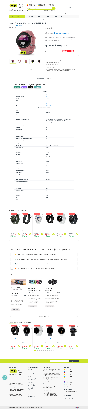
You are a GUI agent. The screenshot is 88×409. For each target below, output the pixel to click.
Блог (33, 1)
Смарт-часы (48, 105)
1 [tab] (35, 350)
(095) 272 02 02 (32, 5)
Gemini (25, 87)
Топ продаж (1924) (31, 385)
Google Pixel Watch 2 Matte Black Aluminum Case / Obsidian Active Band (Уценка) (49, 228)
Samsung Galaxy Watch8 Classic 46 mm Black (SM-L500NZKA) (73, 340)
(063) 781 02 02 (32, 4)
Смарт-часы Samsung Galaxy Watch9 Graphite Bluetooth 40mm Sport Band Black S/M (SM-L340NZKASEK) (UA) (73, 228)
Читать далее (15, 309)
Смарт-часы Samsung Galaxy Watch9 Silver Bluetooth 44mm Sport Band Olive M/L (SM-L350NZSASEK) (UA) (15, 228)
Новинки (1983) (31, 384)
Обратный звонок (32, 10)
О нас (11, 1)
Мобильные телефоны (51, 10)
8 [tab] (49, 350)
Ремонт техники (31, 397)
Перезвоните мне (62, 56)
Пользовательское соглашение (31, 401)
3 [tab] (39, 350)
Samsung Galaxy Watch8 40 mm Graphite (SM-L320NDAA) (25, 340)
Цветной (48, 98)
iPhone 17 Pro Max (31, 373)
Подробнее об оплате (50, 72)
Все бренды (30, 389)
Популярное (53, 16)
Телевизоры (30, 369)
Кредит (28, 1)
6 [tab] (45, 350)
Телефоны (30, 376)
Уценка (60, 16)
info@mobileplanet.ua (70, 386)
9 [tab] (51, 350)
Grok (31, 87)
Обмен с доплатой (31, 394)
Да (46, 96)
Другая (47, 94)
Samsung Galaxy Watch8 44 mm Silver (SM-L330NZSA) (61, 340)
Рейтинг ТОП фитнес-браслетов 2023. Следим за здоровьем (18, 290)
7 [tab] (47, 350)
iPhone (29, 372)
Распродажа (29, 16)
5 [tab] (43, 350)
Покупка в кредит (31, 396)
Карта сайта (30, 388)
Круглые (47, 103)
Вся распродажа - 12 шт (44, 239)
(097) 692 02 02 (42, 4)
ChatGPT (18, 87)
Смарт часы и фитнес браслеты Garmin (61, 33)
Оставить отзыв (14, 342)
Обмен (16, 1)
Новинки (37, 16)
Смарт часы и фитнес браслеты (54, 32)
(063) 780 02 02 (42, 5)
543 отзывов (63, 7)
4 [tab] (41, 350)
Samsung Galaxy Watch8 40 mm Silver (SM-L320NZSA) (61, 228)
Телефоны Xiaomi (31, 379)
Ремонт (22, 1)
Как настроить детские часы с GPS (34, 289)
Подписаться (74, 361)
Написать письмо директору (71, 391)
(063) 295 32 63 (52, 4)
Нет (46, 100)
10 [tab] (53, 350)
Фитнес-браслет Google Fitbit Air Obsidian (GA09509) (26, 228)
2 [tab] (37, 350)
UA (69, 1)
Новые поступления (32, 386)
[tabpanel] (18, 294)
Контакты (39, 1)
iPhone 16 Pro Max (31, 375)
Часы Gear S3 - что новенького (51, 289)
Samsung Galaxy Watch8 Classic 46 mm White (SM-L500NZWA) (38, 228)
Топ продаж (45, 16)
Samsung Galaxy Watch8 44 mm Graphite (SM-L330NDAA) (48, 340)
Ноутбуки (29, 370)
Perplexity (38, 87)
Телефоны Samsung (32, 378)
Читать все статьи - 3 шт (44, 316)
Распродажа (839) (31, 382)
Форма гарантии (69, 392)
